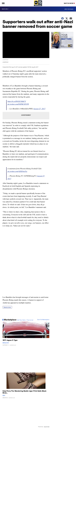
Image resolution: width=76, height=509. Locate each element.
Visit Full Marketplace (43, 319)
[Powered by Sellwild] (46, 426)
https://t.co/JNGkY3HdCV (17, 101)
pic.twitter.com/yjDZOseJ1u (17, 171)
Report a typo (7, 307)
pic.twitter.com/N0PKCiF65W (18, 104)
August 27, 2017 (39, 108)
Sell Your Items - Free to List (25, 320)
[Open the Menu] (3, 3)
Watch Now (69, 3)
